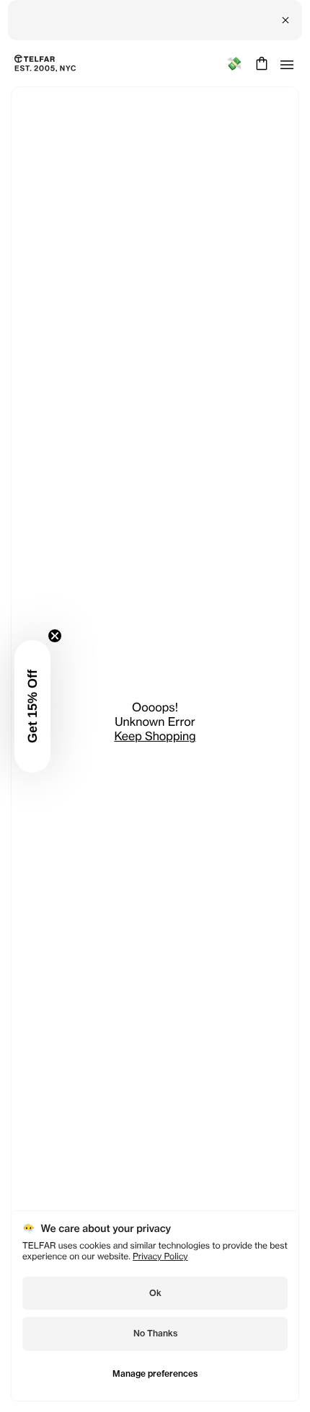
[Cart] (260, 63)
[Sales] (234, 64)
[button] (32, 706)
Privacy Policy (160, 1256)
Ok (155, 1292)
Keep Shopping (154, 736)
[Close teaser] (55, 636)
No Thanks (155, 1333)
